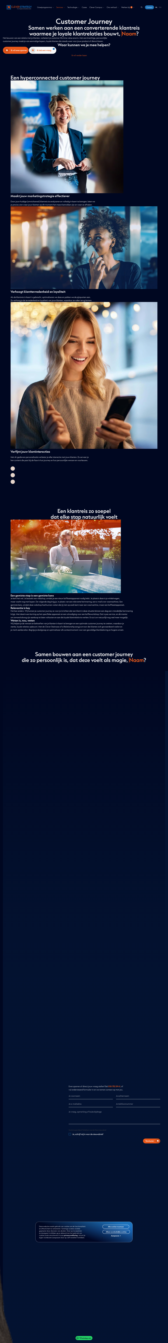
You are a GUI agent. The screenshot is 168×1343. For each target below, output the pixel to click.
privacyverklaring (71, 1235)
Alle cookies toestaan (116, 1227)
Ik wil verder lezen (79, 55)
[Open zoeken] (142, 7)
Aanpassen (115, 1235)
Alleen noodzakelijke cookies (116, 1232)
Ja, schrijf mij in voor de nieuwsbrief (87, 1134)
